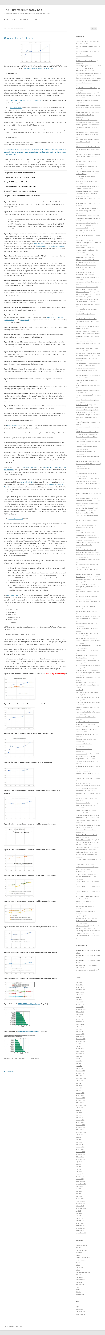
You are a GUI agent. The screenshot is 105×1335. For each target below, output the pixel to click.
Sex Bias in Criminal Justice (84, 560)
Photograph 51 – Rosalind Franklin (86, 820)
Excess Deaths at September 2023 (86, 176)
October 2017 (80, 1157)
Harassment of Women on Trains (86, 830)
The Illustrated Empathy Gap (23, 10)
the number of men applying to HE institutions (26, 100)
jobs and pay (79, 1267)
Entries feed (79, 1309)
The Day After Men (81, 850)
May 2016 (79, 1194)
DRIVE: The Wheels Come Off (84, 395)
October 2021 (80, 1051)
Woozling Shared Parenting (84, 545)
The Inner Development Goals (85, 181)
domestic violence (81, 1250)
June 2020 (79, 1083)
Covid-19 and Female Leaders (85, 380)
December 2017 (80, 1152)
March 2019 (79, 1117)
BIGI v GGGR (79, 533)
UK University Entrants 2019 (84, 385)
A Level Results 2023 (82, 191)
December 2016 (80, 1181)
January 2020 (79, 1095)
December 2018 (80, 1125)
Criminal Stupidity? (81, 363)
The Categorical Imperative (84, 739)
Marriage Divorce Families (83, 1272)
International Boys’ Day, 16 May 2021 (87, 309)
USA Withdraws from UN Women (86, 61)
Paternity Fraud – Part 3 (83, 881)
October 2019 (80, 1103)
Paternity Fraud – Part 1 (83, 891)
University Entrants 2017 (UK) (19, 37)
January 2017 (79, 1179)
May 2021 (79, 1063)
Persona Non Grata (81, 670)
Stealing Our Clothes (82, 852)
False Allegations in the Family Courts (87, 370)
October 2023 (80, 1024)
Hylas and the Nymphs (83, 611)
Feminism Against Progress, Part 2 (86, 198)
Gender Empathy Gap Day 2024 (85, 134)
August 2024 (79, 1014)
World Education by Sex (83, 619)
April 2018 (79, 1142)
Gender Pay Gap (81, 638)
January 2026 (79, 987)
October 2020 (80, 1076)
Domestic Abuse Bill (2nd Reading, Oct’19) (88, 464)
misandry (78, 1275)
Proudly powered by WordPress (13, 1326)
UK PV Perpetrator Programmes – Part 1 (88, 673)
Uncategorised (80, 1294)
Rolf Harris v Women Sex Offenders (86, 810)
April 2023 (79, 1029)
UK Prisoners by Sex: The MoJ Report (87, 633)
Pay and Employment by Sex (84, 778)
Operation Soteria (81, 216)
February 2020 (80, 1093)
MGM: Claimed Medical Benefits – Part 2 (88, 702)
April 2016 (79, 1196)
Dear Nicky (79, 928)
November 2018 (80, 1127)
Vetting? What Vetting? (83, 415)
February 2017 (80, 1176)
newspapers (79, 1277)
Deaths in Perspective (82, 331)
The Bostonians (80, 247)
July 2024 (78, 1017)
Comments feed (80, 1311)
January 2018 (79, 1149)
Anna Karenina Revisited (83, 469)
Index (13, 19)
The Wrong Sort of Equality (84, 805)
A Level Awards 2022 (82, 228)
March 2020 (79, 1090)
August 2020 (79, 1080)
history (78, 1265)
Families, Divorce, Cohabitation (85, 766)
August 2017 (79, 1162)
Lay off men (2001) (81, 916)
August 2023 (79, 1026)
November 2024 (80, 1009)
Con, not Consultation (82, 936)
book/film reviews (81, 1245)
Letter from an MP (81, 754)
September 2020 (81, 1078)
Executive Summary (14, 425)
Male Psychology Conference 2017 (86, 678)
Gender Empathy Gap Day (83, 294)
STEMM (78, 1287)
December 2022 (80, 1036)
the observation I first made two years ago (49, 246)
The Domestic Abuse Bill (83, 498)
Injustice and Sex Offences (84, 56)
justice (78, 1270)
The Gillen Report (81, 537)
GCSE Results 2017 (81, 655)
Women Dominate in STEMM (84, 798)
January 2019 (79, 1122)
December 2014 (80, 1225)
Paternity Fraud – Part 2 (83, 886)
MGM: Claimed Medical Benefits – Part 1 (88, 712)
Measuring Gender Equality (84, 451)
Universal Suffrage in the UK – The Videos (88, 646)
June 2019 (79, 1112)
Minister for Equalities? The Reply (86, 422)
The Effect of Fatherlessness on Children (88, 555)
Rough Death (80, 535)
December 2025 (80, 990)
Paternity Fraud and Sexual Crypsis (86, 729)
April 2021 (79, 1066)
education (22, 1058)
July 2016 (78, 1189)
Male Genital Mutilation (83, 847)
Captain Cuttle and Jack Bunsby (85, 314)
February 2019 (80, 1120)
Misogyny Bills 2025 (81, 112)
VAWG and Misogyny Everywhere (86, 51)
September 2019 (81, 1105)
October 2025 (80, 992)
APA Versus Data (81, 525)
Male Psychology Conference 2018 (86, 587)
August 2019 (79, 1108)
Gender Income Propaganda (84, 911)
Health (78, 1262)
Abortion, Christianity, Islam (84, 46)
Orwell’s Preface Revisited (83, 901)
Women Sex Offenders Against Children (88, 641)
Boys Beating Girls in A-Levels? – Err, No (87, 660)
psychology (79, 1282)
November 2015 (80, 1203)
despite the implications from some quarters (38, 68)
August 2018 (79, 1135)
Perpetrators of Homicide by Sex (85, 717)
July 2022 (78, 1044)
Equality (78, 1255)
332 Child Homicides (82, 727)
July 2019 (78, 1110)
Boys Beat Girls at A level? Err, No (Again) (88, 88)
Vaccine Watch (80, 240)
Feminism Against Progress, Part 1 (86, 203)
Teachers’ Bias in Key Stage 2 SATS (86, 606)
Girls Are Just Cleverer (82, 292)
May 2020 (79, 1085)
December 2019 (80, 1098)
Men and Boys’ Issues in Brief (90, 970)
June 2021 (79, 1061)
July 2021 (78, 1058)
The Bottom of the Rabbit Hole (85, 734)
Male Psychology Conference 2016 (86, 773)
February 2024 (80, 1019)
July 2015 (78, 1211)
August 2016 (79, 1186)
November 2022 (80, 1039)
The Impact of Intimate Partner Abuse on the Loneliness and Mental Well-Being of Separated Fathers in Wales (88, 80)
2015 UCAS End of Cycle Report (29, 1004)
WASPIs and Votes (81, 461)
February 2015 (80, 1221)
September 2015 (81, 1208)
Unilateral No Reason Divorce (84, 528)
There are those (39, 244)
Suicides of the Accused (83, 427)
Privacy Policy (24, 19)
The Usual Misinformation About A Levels (88, 579)
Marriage (78, 771)
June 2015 (79, 1213)
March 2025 (79, 1002)
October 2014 (80, 1230)
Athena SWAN (80, 864)
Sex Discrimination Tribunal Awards (86, 474)
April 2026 (79, 982)
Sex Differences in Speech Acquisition (87, 250)
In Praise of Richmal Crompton (85, 761)
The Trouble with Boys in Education (86, 921)
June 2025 (79, 999)
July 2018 (78, 1137)
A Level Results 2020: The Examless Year (88, 390)
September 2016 (81, 1184)
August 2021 (79, 1056)
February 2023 (80, 1034)
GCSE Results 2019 (81, 481)
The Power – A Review (82, 616)
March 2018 (79, 1144)
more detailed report (16, 519)
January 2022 (79, 1049)
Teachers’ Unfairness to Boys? (85, 854)
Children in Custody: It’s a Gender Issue (87, 456)
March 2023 (79, 1031)
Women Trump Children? (83, 520)
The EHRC (79, 783)
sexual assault (80, 1284)
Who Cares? (79, 690)
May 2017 (79, 1169)
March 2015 (79, 1218)
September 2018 (81, 1132)
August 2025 (79, 994)
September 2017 (81, 1159)
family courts (25, 320)
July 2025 (78, 997)
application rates (16, 108)
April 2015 (79, 1216)
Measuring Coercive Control (84, 488)
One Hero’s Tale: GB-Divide (84, 230)
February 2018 (80, 1147)
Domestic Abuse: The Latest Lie (85, 493)
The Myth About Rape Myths (84, 304)
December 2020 (80, 1071)
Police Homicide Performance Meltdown (88, 442)
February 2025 (80, 1004)
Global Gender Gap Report (84, 906)
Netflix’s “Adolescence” (83, 105)
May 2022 (79, 1046)
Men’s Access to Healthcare (84, 592)
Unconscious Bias (81, 682)
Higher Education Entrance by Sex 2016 (87, 685)
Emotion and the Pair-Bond (84, 744)
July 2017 (78, 1164)
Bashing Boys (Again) (82, 66)
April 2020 (79, 1088)
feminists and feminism (83, 1257)
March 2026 (79, 985)
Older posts (9, 1071)
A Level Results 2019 (82, 478)
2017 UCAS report (13, 595)
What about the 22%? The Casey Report (88, 95)
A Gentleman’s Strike (82, 132)
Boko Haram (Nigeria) (82, 926)
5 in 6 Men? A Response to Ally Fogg (86, 859)
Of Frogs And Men (81, 584)
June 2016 (79, 1191)
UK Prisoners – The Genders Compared (87, 896)
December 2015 (80, 1201)
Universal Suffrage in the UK (84, 877)
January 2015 (79, 1223)
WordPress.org (80, 1314)
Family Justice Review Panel (84, 501)
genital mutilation (81, 1260)
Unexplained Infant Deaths (84, 749)
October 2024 (80, 1012)
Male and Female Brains (83, 803)
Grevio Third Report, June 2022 (85, 235)
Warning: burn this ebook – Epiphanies (87, 400)
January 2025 (79, 1007)
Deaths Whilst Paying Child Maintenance (88, 375)
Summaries (79, 297)
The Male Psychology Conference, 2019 (87, 503)
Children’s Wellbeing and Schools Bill (87, 100)
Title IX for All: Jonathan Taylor (85, 115)
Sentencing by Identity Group (85, 107)
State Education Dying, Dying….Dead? (87, 348)
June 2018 (79, 1139)
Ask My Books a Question (83, 93)
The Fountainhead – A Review (85, 358)
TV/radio (78, 1292)
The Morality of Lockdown (84, 417)
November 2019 (80, 1100)
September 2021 (81, 1053)
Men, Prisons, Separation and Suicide (87, 692)
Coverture (79, 540)
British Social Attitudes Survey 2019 (86, 483)
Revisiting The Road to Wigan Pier (86, 707)
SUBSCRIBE (37, 19)
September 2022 (81, 1041)
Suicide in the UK (81, 918)
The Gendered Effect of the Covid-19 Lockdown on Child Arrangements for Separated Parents (87, 409)
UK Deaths (79, 872)
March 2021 (79, 1068)
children (78, 1248)
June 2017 (79, 1166)
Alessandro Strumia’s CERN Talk (85, 569)
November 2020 (80, 1073)
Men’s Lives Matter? (82, 405)
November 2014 (80, 1228)
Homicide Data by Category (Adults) (86, 437)
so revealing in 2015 (27, 482)
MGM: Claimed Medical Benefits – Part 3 (88, 697)
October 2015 (80, 1206)
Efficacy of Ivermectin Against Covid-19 (87, 277)
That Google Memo (81, 658)
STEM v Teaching (81, 874)
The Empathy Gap (81, 791)
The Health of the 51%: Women (85, 793)
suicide (78, 1289)
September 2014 (81, 1233)
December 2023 (80, 1022)
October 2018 (80, 1130)
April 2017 (79, 1171)
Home (6, 19)
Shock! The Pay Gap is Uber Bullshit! (86, 601)
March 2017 (79, 1174)
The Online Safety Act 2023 (84, 161)
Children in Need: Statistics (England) (87, 447)
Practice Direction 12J (82, 650)
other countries (80, 1280)
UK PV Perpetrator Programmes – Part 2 (88, 665)
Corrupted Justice (81, 542)
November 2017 (80, 1154)
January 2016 (79, 1198)
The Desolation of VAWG (83, 840)
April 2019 (79, 1115)
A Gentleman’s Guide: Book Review (86, 282)
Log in (77, 1307)
